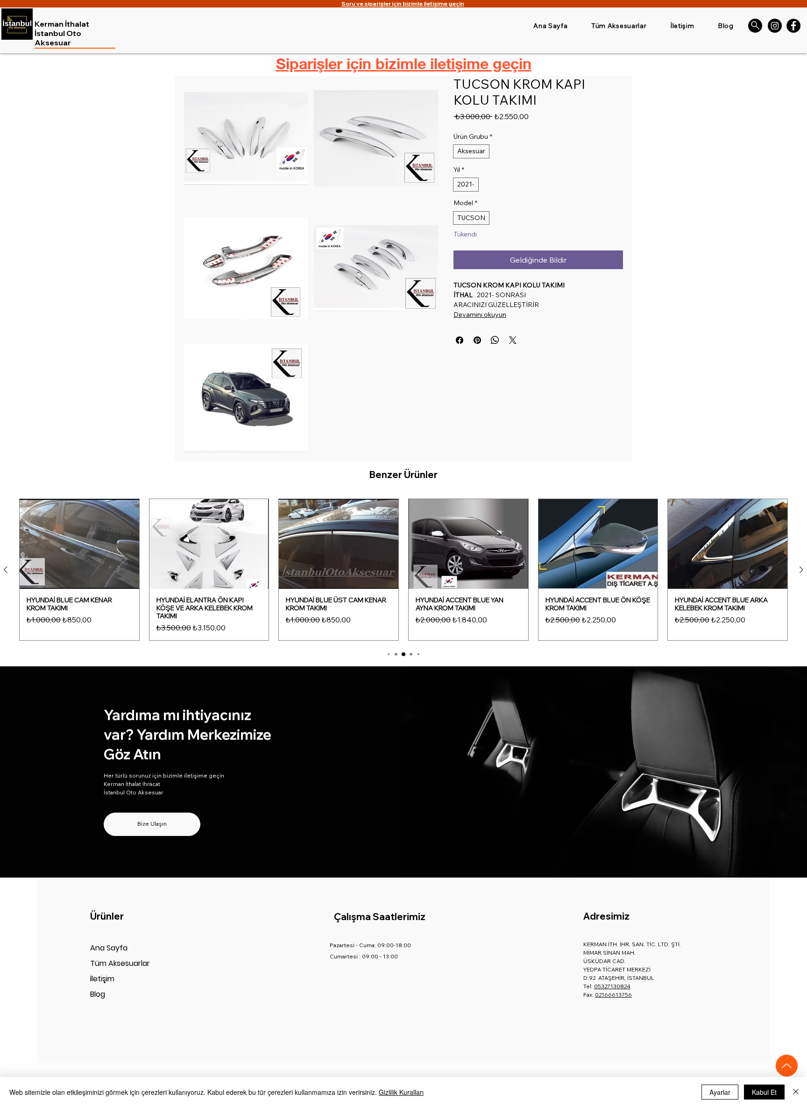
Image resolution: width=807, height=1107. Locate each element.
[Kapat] (795, 1092)
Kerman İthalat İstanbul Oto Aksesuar (62, 33)
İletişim (102, 978)
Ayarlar (719, 1092)
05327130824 (612, 986)
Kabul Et (764, 1092)
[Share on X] (512, 340)
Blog (97, 994)
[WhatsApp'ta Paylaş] (495, 340)
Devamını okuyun (479, 314)
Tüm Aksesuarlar (120, 963)
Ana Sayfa (108, 948)
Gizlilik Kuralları (401, 1092)
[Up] (787, 1066)
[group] (403, 569)
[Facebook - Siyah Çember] (793, 26)
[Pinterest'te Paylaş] (477, 340)
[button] (246, 138)
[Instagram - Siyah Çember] (775, 26)
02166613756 (613, 994)
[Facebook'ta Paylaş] (459, 340)
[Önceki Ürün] (5, 569)
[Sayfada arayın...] (755, 26)
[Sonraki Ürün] (801, 569)
